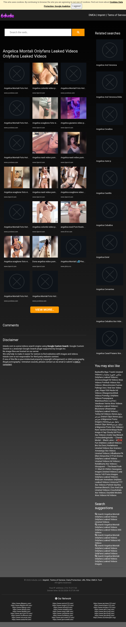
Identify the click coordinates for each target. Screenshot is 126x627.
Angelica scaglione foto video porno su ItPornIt (25, 192)
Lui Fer (112, 401)
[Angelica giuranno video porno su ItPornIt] (73, 118)
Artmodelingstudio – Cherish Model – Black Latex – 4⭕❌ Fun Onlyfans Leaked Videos (108, 440)
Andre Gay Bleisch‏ (115, 435)
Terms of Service (116, 15)
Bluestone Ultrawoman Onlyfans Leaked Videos (106, 410)
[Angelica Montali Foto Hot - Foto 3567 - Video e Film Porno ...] (17, 222)
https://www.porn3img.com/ (104, 613)
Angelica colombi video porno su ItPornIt (50, 88)
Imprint (101, 15)
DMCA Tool (96, 580)
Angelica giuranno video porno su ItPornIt (79, 123)
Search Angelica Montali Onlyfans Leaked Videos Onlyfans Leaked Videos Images (107, 560)
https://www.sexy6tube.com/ (63, 613)
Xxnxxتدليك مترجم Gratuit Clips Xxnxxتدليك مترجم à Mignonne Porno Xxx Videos (109, 424)
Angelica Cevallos (104, 129)
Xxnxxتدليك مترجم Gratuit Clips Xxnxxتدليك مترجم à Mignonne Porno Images (109, 418)
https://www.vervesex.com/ (21, 618)
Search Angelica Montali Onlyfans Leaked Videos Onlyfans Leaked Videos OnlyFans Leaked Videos (107, 549)
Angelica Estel (102, 257)
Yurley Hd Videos (102, 414)
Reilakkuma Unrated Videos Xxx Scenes (107, 446)
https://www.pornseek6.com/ (63, 620)
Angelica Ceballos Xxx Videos (110, 321)
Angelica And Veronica (106, 65)
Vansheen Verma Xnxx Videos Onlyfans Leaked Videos (108, 404)
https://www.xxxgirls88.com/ (63, 611)
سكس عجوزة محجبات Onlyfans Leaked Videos (108, 376)
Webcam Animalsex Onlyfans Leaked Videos (108, 480)
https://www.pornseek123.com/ (63, 618)
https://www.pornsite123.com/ (21, 613)
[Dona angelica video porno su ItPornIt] (45, 257)
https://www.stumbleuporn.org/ (104, 618)
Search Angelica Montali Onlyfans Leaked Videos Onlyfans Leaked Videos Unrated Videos (107, 518)
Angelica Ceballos (104, 225)
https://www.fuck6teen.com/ (63, 616)
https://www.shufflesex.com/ (21, 616)
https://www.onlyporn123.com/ (105, 607)
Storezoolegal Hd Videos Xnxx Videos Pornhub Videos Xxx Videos (109, 382)
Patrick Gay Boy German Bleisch (108, 486)
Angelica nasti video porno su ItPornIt (49, 157)
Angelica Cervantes (105, 289)
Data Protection (73, 580)
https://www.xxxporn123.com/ (63, 605)
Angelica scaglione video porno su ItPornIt (80, 192)
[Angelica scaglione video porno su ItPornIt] (73, 187)
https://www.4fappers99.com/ (21, 605)
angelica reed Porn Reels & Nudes (76, 227)
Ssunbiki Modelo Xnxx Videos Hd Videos (108, 494)
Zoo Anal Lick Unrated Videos (109, 488)
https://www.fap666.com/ (22, 611)
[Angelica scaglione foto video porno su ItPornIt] (17, 187)
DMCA (92, 15)
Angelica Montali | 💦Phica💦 (74, 261)
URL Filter (86, 580)
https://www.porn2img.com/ (104, 611)
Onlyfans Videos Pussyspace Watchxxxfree (106, 398)
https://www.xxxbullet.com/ (21, 620)
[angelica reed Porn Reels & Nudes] (73, 222)
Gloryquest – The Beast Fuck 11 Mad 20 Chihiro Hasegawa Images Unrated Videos (108, 469)
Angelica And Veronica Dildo (109, 97)
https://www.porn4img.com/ (104, 616)
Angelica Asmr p (103, 161)
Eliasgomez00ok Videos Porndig (106, 394)
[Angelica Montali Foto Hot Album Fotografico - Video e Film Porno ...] (17, 83)
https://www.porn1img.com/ (104, 609)
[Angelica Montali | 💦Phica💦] (73, 257)
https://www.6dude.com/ (21, 609)
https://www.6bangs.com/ (21, 607)
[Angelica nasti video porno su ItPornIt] (45, 153)
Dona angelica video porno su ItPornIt (49, 261)
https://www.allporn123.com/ (104, 605)
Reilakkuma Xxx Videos (105, 463)
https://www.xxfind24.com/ (63, 607)
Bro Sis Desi (100, 445)
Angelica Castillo (104, 193)
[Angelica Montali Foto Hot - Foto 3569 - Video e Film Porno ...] (73, 83)
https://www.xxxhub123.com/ (63, 603)
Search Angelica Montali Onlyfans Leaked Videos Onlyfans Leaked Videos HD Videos (107, 539)
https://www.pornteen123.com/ (104, 603)
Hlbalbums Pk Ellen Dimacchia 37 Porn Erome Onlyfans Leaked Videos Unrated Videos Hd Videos (109, 457)
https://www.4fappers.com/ (21, 603)
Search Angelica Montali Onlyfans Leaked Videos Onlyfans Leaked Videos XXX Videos (108, 528)
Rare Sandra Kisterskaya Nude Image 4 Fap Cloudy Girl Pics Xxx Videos (108, 432)
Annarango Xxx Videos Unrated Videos (105, 452)
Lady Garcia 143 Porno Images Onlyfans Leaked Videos (108, 474)
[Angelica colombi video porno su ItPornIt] (45, 83)
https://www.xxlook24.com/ (63, 609)
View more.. (44, 309)
